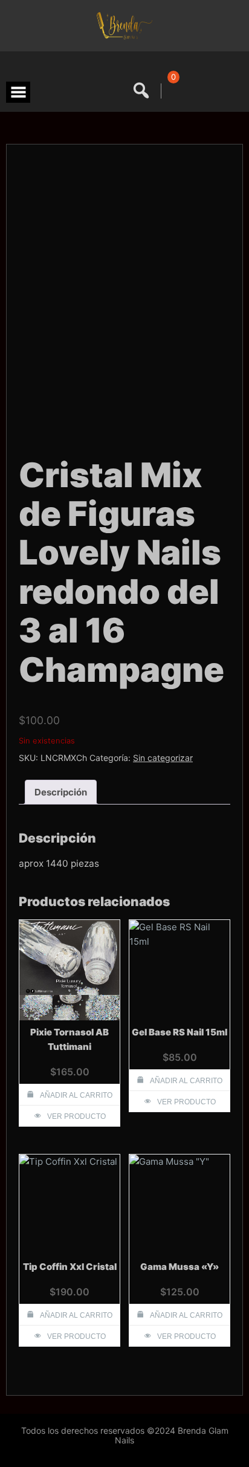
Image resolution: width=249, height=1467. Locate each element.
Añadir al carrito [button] (76, 1095)
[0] (171, 91)
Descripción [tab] (60, 792)
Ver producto (76, 1116)
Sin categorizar (163, 758)
